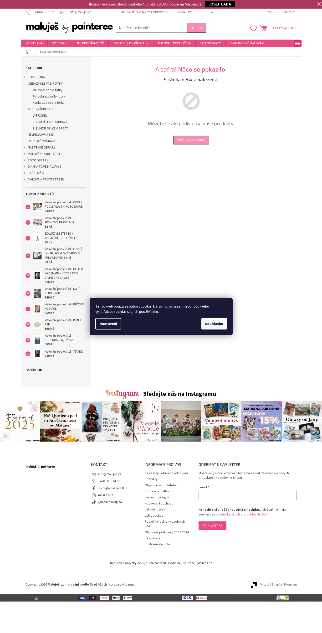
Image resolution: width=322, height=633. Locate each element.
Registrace (152, 538)
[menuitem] (34, 43)
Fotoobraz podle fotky (49, 96)
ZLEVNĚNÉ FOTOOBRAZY (50, 122)
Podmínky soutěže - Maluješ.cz (190, 563)
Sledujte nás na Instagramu (179, 394)
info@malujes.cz (110, 474)
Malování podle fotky (47, 90)
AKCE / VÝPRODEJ (40, 109)
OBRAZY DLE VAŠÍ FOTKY (45, 83)
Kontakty (184, 12)
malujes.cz (105, 495)
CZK (271, 12)
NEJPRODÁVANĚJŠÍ (41, 134)
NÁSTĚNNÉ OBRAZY (41, 147)
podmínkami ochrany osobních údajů (242, 514)
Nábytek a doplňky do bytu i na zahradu (138, 563)
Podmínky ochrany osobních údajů (165, 524)
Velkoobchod (154, 515)
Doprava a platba (157, 491)
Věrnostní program (158, 497)
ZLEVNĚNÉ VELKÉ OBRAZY (50, 128)
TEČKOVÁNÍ (36, 173)
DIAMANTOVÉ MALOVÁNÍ (44, 166)
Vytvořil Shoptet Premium (278, 584)
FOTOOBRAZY (38, 160)
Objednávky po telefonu (162, 485)
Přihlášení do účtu (157, 544)
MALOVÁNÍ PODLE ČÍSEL (44, 154)
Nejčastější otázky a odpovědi (144, 12)
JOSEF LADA (36, 77)
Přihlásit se (212, 526)
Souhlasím (214, 323)
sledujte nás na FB (111, 488)
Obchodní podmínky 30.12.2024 (167, 532)
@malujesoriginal (110, 502)
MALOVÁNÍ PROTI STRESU (46, 179)
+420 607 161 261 (110, 481)
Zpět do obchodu (191, 140)
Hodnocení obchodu (159, 503)
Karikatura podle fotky (49, 102)
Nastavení (108, 323)
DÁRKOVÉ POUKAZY (42, 141)
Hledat (196, 28)
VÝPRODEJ (40, 115)
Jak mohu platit (155, 509)
